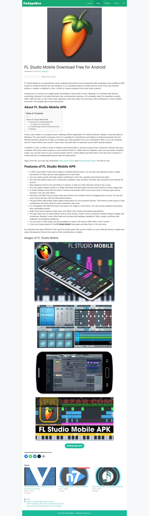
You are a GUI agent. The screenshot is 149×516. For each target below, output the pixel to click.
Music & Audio (49, 501)
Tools (116, 3)
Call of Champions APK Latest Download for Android (45, 504)
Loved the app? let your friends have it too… (45, 126)
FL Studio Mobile (37, 501)
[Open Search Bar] (124, 3)
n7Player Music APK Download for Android (73, 486)
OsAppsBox (32, 3)
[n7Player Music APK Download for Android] (74, 476)
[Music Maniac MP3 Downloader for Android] (108, 476)
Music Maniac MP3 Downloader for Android (107, 486)
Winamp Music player (87, 161)
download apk (74, 446)
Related (33, 129)
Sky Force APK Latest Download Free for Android (44, 506)
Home (89, 3)
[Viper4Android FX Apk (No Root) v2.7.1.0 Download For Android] (40, 476)
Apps (98, 3)
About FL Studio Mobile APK (38, 119)
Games (107, 3)
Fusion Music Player (66, 161)
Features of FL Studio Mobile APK (41, 122)
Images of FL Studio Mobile (41, 124)
